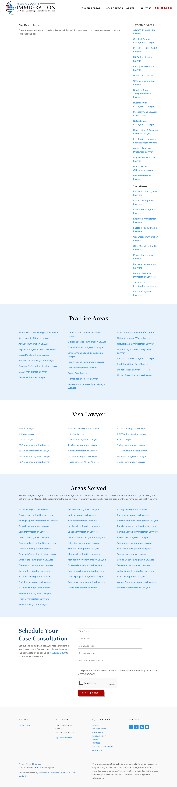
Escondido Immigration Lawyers (36, 515)
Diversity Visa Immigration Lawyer (86, 347)
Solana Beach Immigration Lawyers (135, 560)
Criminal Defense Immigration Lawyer (38, 366)
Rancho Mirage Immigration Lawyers (136, 526)
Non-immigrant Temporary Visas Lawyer (142, 93)
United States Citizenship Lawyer (134, 375)
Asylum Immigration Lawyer (33, 344)
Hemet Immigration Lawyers (34, 604)
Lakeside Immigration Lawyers (84, 543)
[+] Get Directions (63, 738)
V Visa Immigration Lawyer (131, 462)
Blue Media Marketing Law (51, 773)
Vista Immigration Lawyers (131, 576)
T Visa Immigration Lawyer (131, 445)
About (130, 8)
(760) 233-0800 (57, 653)
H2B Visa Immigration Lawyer (83, 428)
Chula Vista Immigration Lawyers (36, 560)
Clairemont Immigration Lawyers (36, 565)
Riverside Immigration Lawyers (133, 537)
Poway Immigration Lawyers (132, 509)
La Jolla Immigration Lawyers (83, 532)
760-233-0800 (25, 725)
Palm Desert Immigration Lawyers (86, 571)
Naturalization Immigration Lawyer (135, 344)
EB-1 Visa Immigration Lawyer (34, 445)
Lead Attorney (99, 736)
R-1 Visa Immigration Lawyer (132, 428)
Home (95, 725)
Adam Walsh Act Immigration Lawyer (38, 332)
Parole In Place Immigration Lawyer (135, 358)
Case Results (114, 8)
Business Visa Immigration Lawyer (37, 360)
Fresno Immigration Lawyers (34, 599)
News (95, 739)
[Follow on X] (136, 727)
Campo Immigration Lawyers (34, 537)
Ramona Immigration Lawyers (133, 515)
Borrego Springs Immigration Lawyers (39, 520)
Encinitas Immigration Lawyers (35, 582)
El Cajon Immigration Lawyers (34, 587)
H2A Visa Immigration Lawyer (34, 462)
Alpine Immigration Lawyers (33, 509)
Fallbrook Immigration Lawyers (35, 593)
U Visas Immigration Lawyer (132, 456)
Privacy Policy (25, 764)
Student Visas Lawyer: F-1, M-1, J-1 (134, 370)
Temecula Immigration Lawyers (133, 565)
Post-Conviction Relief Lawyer (133, 364)
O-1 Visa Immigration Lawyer (83, 456)
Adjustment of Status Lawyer (34, 338)
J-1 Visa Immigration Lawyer (82, 445)
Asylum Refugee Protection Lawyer (37, 349)
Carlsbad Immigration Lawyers (35, 548)
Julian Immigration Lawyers (82, 520)
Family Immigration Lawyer (82, 367)
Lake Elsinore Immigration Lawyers (86, 537)
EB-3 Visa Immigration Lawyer (34, 456)
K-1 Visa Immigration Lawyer (82, 451)
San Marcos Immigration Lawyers (134, 543)
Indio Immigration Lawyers (82, 515)
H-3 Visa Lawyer (76, 434)
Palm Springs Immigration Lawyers (86, 576)
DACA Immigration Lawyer (33, 372)
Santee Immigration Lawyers (132, 554)
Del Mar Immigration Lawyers (34, 571)
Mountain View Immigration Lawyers (87, 560)
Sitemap (37, 764)
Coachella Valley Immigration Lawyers (38, 554)
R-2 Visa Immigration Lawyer (132, 434)
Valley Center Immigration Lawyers (135, 571)
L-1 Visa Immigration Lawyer (82, 439)
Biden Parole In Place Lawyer (34, 355)
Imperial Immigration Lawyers (83, 509)
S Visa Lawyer (124, 439)
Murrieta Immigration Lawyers (84, 554)
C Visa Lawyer (26, 439)
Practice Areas (90, 8)
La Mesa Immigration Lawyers (84, 526)
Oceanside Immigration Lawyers (85, 565)
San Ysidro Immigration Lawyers (134, 548)
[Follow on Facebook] (131, 727)
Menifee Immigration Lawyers (83, 548)
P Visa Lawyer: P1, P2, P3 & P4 (83, 462)
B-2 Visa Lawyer (27, 434)
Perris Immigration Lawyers (82, 587)
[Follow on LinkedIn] (142, 727)
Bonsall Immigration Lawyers (34, 526)
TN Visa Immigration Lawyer (132, 451)
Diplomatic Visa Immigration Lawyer (87, 342)
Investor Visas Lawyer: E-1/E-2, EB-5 (135, 332)
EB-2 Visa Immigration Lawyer (34, 451)
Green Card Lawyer (143, 75)
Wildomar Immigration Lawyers (133, 587)
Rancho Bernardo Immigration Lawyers (137, 520)
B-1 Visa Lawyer (27, 428)
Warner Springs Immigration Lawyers (136, 582)
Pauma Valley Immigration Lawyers (86, 582)
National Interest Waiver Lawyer (134, 338)
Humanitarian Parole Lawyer (83, 379)
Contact (146, 8)
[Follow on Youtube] (147, 727)
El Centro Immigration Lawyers (35, 576)
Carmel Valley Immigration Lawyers (37, 543)
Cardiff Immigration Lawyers (34, 532)
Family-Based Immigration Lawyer (86, 362)
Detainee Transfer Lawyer (32, 377)
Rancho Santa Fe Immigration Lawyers (137, 532)
